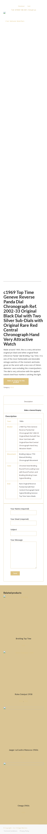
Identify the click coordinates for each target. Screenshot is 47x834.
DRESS (21, 701)
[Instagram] (28, 2)
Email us (32, 10)
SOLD (12, 387)
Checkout (21, 6)
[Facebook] (21, 2)
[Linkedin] (24, 2)
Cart (28, 6)
